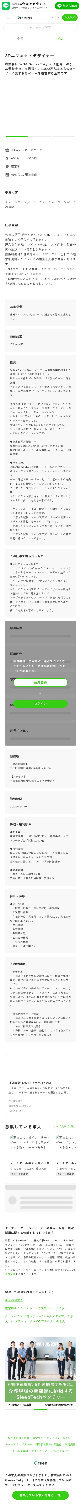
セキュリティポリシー (19, 1374)
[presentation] (40, 27)
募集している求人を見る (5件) (40, 1495)
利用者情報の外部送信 (48, 1374)
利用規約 (70, 1374)
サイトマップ (39, 1381)
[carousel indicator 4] (44, 1339)
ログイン (54, 17)
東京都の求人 (14, 1300)
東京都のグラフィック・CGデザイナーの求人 (36, 1308)
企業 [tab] (20, 38)
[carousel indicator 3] (64, 136)
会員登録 (70, 17)
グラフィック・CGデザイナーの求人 (40, 1321)
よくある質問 (20, 1381)
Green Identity (59, 1381)
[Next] (70, 109)
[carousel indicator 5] (47, 1339)
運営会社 (38, 1368)
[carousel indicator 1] (17, 136)
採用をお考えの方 (18, 1368)
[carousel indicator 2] (40, 136)
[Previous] (11, 109)
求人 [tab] (61, 38)
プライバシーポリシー (60, 1368)
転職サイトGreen (11, 1407)
